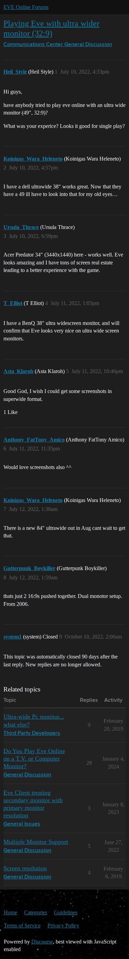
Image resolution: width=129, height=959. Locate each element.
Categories (35, 912)
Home (10, 912)
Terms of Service (22, 925)
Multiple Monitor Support (35, 841)
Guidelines (65, 912)
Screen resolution (25, 868)
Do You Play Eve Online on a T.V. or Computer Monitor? (34, 759)
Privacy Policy (63, 925)
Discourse (42, 942)
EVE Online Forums (26, 7)
